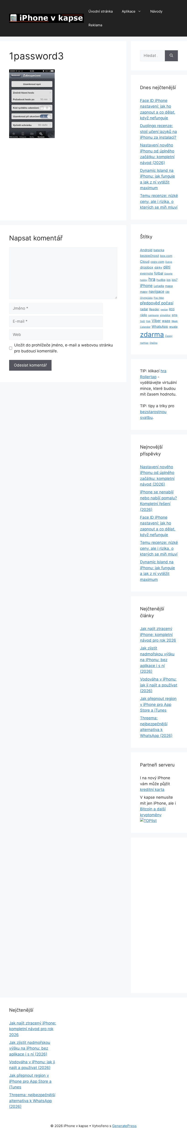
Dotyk (168, 262)
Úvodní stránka (100, 11)
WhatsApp (160, 326)
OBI (167, 291)
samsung (153, 315)
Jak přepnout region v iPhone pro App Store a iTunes (158, 704)
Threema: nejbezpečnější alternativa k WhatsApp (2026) (32, 1101)
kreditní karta (152, 789)
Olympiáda (146, 297)
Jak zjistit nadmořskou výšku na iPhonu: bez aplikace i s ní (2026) (157, 660)
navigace (156, 291)
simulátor (165, 315)
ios (168, 280)
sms (174, 315)
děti (166, 267)
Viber (156, 321)
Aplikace (128, 11)
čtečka (153, 342)
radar (144, 309)
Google (168, 273)
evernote (146, 273)
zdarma (152, 334)
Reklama (95, 25)
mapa (169, 286)
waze (166, 321)
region (164, 309)
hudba (160, 280)
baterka (158, 250)
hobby (143, 280)
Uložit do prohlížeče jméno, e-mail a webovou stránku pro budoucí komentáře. (63, 348)
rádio (143, 315)
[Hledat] (171, 55)
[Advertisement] (63, 178)
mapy (144, 291)
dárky (158, 267)
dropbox (146, 267)
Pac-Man (159, 297)
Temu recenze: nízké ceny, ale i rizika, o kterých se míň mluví (159, 201)
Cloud (144, 262)
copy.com (157, 261)
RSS (171, 309)
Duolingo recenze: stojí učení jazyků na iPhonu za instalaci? (158, 131)
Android (146, 250)
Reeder (154, 309)
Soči (142, 321)
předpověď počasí (156, 303)
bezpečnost (149, 256)
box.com (166, 256)
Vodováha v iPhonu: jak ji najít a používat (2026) (158, 685)
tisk (148, 321)
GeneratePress (124, 1126)
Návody (156, 11)
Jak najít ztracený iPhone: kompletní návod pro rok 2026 (158, 634)
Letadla (159, 286)
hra (151, 279)
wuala (173, 326)
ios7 (174, 280)
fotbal (158, 273)
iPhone (146, 285)
